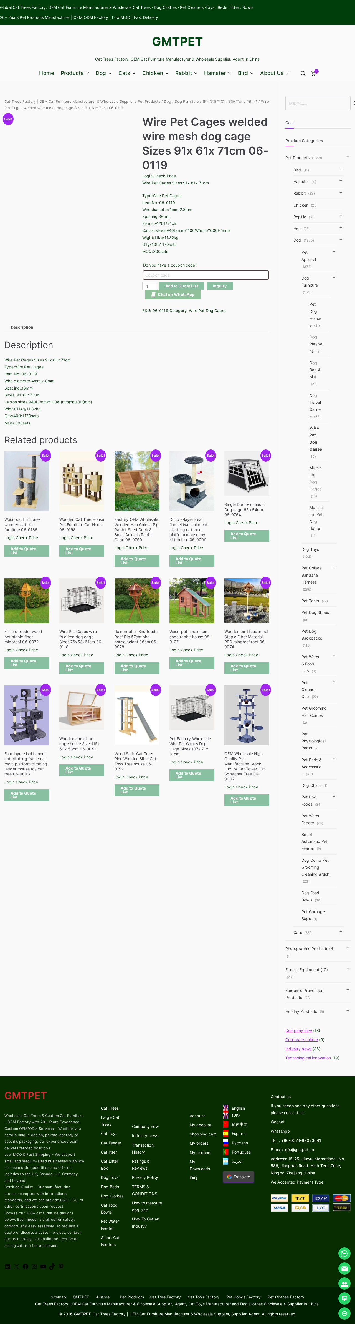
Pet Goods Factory (243, 1297)
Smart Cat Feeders (110, 1241)
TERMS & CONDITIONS (144, 1190)
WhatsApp (280, 1131)
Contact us (281, 1096)
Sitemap (58, 1297)
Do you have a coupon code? (170, 265)
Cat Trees (110, 1108)
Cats (124, 73)
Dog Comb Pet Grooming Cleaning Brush (315, 871)
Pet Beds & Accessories (311, 766)
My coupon (200, 1152)
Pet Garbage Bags (313, 915)
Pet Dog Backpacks (311, 638)
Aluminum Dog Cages (316, 481)
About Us (271, 73)
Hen (301, 228)
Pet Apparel (308, 259)
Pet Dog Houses (315, 315)
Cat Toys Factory (203, 1297)
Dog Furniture (187, 101)
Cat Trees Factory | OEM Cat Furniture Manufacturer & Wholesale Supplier (69, 101)
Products (72, 73)
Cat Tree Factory (165, 1297)
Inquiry (220, 285)
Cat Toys (109, 1133)
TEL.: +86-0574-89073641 (296, 1140)
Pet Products (149, 101)
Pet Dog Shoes (315, 616)
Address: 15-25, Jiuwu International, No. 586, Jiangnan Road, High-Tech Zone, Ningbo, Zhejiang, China (308, 1165)
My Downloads (200, 1165)
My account (200, 1124)
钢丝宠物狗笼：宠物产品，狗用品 (230, 101)
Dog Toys (310, 553)
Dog (101, 73)
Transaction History (143, 1148)
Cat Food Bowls (109, 1208)
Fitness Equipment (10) (306, 973)
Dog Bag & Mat (315, 373)
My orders (199, 1143)
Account (197, 1115)
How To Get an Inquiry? (145, 1222)
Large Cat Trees (110, 1121)
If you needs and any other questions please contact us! (305, 1109)
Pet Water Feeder (312, 819)
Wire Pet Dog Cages (207, 310)
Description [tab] (22, 327)
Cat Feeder (111, 1142)
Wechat (278, 1121)
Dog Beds (110, 1186)
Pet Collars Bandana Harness (311, 578)
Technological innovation (308, 1058)
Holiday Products (304, 1011)
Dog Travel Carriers (316, 406)
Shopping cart (203, 1134)
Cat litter (109, 1152)
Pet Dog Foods (311, 800)
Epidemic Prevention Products (304, 994)
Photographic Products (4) (310, 952)
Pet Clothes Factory (286, 1297)
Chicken (152, 73)
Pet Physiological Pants (313, 741)
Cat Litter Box (109, 1164)
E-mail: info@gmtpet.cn (292, 1149)
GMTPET (177, 41)
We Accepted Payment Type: (298, 1182)
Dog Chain (314, 785)
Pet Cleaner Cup (309, 689)
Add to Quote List (181, 285)
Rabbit (183, 73)
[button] (86, 73)
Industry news (298, 1048)
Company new (298, 1030)
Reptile (303, 216)
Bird (243, 73)
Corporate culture (301, 1039)
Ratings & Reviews (140, 1164)
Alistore (103, 1297)
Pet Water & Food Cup (310, 663)
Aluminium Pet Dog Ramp (316, 521)
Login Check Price (159, 176)
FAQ (193, 1177)
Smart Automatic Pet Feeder (314, 841)
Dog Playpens (316, 344)
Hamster (215, 73)
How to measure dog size (147, 1206)
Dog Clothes (112, 1196)
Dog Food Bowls (311, 896)
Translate (242, 1176)
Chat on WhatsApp (176, 294)
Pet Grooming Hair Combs (314, 715)
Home (46, 73)
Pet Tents (314, 600)
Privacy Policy (145, 1177)
